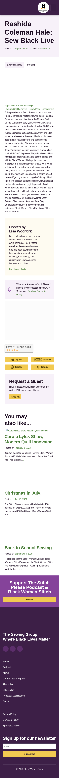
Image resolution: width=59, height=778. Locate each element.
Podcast (7, 667)
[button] (53, 7)
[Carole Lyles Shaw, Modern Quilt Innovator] (27, 430)
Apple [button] (18, 359)
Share (51, 109)
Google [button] (44, 367)
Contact (6, 701)
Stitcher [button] (47, 359)
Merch (6, 673)
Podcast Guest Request (14, 696)
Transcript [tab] (31, 65)
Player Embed (42, 109)
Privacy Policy (9, 714)
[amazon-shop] (43, 7)
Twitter (24, 269)
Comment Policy (10, 720)
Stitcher (22, 105)
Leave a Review (27, 109)
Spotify (16, 109)
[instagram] (6, 649)
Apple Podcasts (12, 105)
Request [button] (15, 397)
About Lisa (8, 684)
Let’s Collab (8, 690)
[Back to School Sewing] (30, 533)
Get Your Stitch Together (14, 678)
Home (6, 661)
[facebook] (13, 649)
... (23, 460)
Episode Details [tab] (14, 65)
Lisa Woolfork (43, 48)
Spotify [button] (18, 367)
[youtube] (20, 649)
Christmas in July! (23, 493)
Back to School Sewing (28, 547)
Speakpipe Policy (11, 725)
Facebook (14, 269)
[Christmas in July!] (30, 478)
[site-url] (11, 622)
